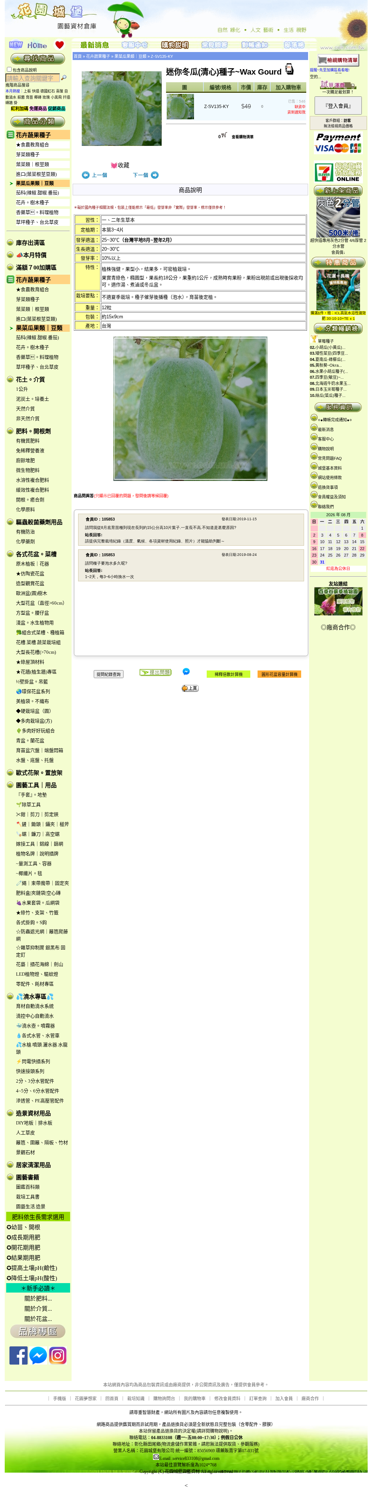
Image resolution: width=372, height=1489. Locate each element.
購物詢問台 (164, 1398)
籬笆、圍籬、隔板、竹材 (42, 1142)
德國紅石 (47, 91)
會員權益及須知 (332, 497)
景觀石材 (25, 1152)
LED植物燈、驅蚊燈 (37, 974)
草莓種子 (326, 341)
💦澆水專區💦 (35, 997)
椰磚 (37, 97)
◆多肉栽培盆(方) (34, 721)
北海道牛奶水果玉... (333, 383)
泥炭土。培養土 (32, 399)
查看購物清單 (243, 137)
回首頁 (111, 1398)
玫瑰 (46, 97)
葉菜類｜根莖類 (32, 164)
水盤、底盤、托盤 (35, 760)
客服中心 (326, 439)
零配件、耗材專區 (35, 984)
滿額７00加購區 (36, 267)
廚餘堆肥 (25, 460)
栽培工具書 (28, 1196)
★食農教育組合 (32, 144)
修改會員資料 (227, 1398)
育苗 (29, 97)
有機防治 (25, 531)
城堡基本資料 (330, 468)
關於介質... (38, 1309)
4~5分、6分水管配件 (37, 1091)
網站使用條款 (330, 477)
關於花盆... (38, 1319)
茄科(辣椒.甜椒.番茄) (37, 192)
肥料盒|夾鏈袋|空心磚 (38, 893)
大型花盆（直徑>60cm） (41, 603)
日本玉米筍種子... (331, 389)
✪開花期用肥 (23, 1248)
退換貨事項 (328, 487)
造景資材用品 (33, 1113)
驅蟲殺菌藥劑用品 (39, 522)
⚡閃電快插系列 (33, 1061)
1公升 (22, 389)
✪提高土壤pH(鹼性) (32, 1268)
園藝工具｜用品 (36, 785)
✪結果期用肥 (23, 1258)
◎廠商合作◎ (338, 627)
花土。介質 (30, 380)
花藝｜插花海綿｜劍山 (39, 964)
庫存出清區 (30, 243)
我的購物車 (195, 1398)
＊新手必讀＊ (38, 1288)
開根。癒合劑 (30, 499)
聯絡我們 (326, 507)
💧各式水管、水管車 (38, 1035)
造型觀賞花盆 (30, 583)
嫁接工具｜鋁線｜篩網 (39, 844)
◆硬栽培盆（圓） (35, 711)
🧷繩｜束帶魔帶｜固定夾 (42, 883)
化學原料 (25, 509)
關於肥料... (38, 1298)
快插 (35, 91)
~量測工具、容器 (34, 863)
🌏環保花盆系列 (33, 691)
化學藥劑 (25, 541)
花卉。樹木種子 (32, 202)
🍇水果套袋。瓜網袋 (38, 902)
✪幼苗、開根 (23, 1227)
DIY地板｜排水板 (34, 1123)
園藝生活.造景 (30, 1206)
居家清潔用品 (33, 1165)
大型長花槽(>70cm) (36, 652)
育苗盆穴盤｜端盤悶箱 (39, 750)
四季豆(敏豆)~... (329, 377)
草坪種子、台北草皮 (37, 222)
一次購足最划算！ (338, 92)
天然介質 (25, 408)
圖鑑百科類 (28, 1187)
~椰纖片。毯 (29, 873)
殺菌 (21, 97)
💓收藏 (119, 165)
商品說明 (190, 190)
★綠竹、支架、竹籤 (37, 912)
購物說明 (326, 449)
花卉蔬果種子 (33, 135)
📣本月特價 (31, 255)
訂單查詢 (258, 1398)
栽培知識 (136, 1398)
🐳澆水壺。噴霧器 (35, 1025)
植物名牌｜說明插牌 (37, 853)
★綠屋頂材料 (30, 662)
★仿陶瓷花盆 (30, 573)
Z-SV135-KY (162, 56)
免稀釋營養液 (30, 450)
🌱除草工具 (28, 804)
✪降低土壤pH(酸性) (32, 1278)
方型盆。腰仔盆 (32, 613)
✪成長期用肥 (23, 1237)
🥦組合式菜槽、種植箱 (40, 632)
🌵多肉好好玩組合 (35, 730)
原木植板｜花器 (32, 563)
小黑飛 (56, 97)
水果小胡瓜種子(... (331, 371)
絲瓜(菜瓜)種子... (330, 395)
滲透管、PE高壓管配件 (40, 1100)
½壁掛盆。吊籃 (32, 681)
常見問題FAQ (330, 458)
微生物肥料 (28, 470)
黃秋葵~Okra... (328, 365)
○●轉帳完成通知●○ (335, 420)
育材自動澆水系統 (35, 1006)
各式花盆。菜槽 (36, 554)
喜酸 (59, 91)
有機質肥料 (28, 440)
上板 (27, 91)
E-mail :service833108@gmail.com (189, 1458)
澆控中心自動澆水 (35, 1016)
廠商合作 (310, 1398)
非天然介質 (28, 418)
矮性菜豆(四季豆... (331, 353)
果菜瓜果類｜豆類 (35, 183)
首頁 (78, 56)
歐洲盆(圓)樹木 (31, 593)
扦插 (66, 97)
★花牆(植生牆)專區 (36, 671)
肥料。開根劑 (33, 431)
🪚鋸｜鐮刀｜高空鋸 (38, 834)
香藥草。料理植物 (37, 212)
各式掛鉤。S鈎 (31, 922)
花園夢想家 (86, 1398)
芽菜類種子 (28, 154)
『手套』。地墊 (31, 794)
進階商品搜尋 (19, 85)
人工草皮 (25, 1132)
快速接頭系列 (30, 1071)
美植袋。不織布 (32, 701)
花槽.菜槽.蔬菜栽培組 (38, 642)
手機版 (59, 1398)
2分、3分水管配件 (35, 1081)
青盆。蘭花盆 (30, 740)
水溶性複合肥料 (32, 480)
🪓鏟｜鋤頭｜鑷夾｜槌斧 (42, 824)
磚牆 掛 (11, 103)
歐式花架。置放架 (39, 773)
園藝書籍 (27, 1177)
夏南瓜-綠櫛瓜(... (330, 359)
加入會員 (284, 1398)
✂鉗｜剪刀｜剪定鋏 (37, 814)
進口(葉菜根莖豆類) (36, 174)
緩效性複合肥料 (32, 490)
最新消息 (326, 429)
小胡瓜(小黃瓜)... (330, 347)
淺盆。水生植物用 (35, 622)
